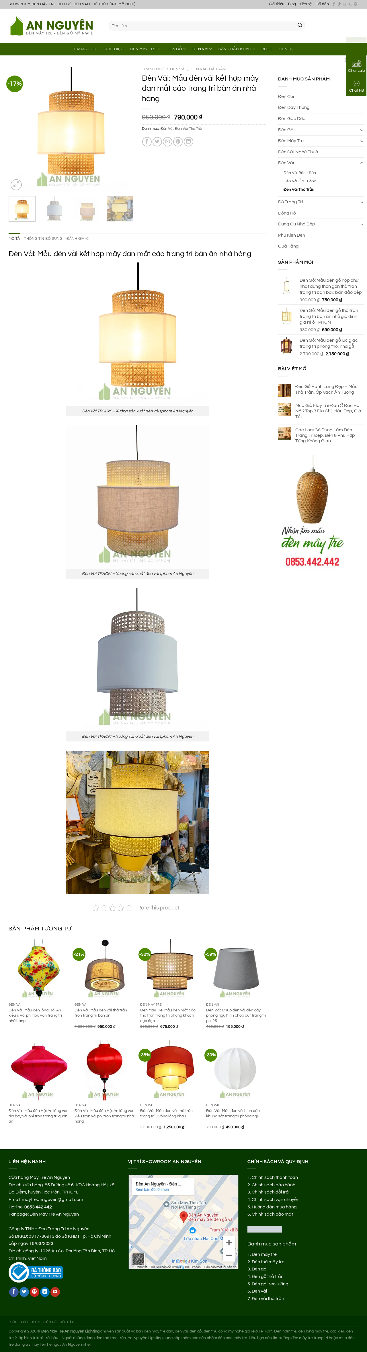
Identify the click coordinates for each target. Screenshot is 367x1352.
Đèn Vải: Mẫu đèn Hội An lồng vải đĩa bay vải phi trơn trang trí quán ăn (38, 1115)
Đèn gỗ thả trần (268, 1276)
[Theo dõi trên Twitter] (24, 1292)
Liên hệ (306, 4)
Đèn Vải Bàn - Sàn (300, 173)
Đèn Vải (200, 49)
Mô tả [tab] (14, 239)
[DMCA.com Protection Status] (264, 1229)
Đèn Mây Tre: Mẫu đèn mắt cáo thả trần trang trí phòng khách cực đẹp (168, 1015)
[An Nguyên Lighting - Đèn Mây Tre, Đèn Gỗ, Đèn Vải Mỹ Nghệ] (54, 25)
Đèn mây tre (264, 1254)
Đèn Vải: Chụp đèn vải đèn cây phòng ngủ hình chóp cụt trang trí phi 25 (236, 1015)
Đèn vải (259, 1291)
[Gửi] (300, 26)
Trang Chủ (85, 49)
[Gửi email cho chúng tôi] (344, 4)
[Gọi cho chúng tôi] (350, 4)
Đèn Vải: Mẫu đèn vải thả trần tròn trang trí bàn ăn (101, 1013)
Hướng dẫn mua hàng (274, 1207)
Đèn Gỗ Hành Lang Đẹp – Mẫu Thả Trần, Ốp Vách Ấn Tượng (326, 389)
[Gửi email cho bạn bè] (167, 141)
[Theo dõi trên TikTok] (339, 4)
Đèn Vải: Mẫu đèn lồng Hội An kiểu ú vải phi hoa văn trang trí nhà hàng (35, 1015)
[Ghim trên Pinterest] (178, 141)
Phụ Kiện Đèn (291, 235)
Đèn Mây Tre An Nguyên (54, 1214)
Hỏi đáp (322, 4)
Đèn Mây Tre (143, 49)
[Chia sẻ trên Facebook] (147, 141)
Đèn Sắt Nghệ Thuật (299, 152)
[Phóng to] (16, 184)
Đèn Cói (286, 96)
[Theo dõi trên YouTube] (55, 1292)
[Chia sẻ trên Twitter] (157, 141)
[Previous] (18, 129)
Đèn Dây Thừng (294, 107)
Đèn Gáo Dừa (292, 118)
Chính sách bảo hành (273, 1185)
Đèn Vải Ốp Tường (300, 181)
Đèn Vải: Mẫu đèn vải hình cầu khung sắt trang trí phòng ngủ (233, 1113)
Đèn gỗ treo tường (270, 1284)
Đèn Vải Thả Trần (299, 189)
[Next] (123, 129)
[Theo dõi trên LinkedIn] (45, 1292)
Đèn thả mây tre (268, 1262)
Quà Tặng (288, 246)
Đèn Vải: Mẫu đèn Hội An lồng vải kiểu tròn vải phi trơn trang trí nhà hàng (104, 1115)
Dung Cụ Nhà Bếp (296, 224)
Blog (292, 4)
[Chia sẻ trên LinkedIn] (188, 141)
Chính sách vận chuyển (275, 1199)
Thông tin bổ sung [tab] (43, 239)
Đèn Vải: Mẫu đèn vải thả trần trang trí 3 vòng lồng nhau (166, 1113)
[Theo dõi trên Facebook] (333, 4)
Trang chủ (153, 69)
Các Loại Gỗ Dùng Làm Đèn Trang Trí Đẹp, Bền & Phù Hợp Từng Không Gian (325, 435)
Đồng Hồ (287, 213)
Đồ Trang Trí (290, 202)
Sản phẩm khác (234, 49)
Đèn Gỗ (174, 49)
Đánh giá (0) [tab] (78, 239)
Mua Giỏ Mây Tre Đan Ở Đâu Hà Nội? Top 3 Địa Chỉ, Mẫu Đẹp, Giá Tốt (328, 411)
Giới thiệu (276, 4)
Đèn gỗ (259, 1269)
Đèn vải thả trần (268, 1298)
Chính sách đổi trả (270, 1192)
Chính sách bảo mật (272, 1214)
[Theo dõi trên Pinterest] (355, 4)
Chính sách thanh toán (275, 1177)
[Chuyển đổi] (362, 129)
